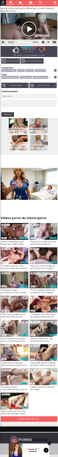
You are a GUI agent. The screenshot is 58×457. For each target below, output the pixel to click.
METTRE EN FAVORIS (33, 61)
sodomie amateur (10, 77)
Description (43, 85)
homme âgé (25, 77)
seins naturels (40, 77)
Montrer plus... (29, 418)
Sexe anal (40, 70)
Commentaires (16, 85)
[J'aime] (16, 50)
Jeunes (30, 70)
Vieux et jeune (9, 70)
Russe (20, 70)
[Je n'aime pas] (42, 50)
